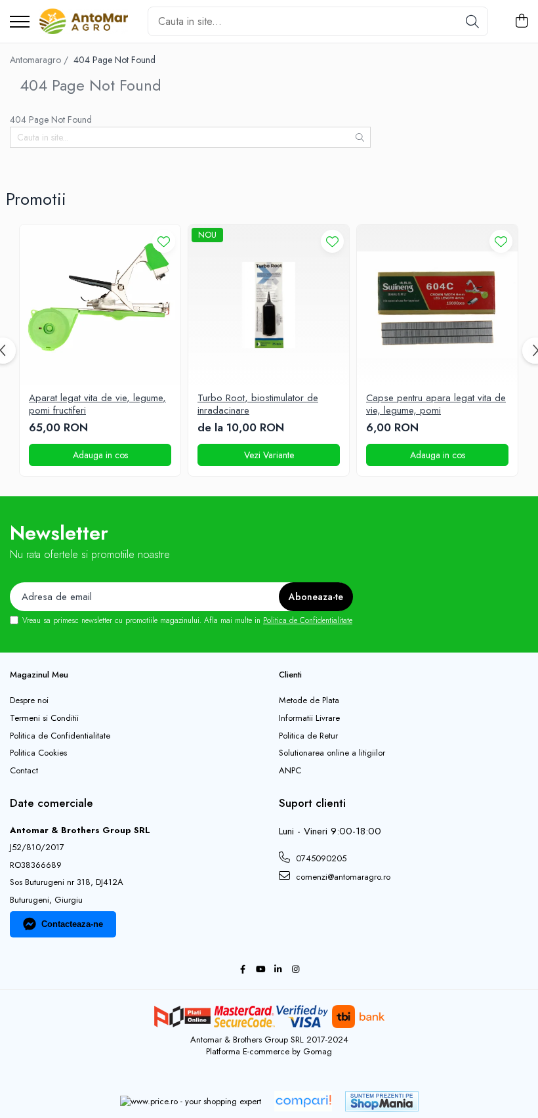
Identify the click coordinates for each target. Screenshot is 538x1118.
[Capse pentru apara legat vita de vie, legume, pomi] (437, 305)
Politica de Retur (308, 736)
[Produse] (19, 22)
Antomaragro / (40, 59)
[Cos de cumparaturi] (521, 22)
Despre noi (29, 700)
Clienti (290, 674)
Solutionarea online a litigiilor (332, 753)
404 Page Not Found (114, 59)
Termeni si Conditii (44, 718)
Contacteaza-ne (72, 924)
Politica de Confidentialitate (307, 620)
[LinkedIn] (277, 970)
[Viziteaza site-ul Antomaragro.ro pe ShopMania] (382, 1101)
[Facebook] (242, 970)
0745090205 (319, 858)
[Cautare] (472, 21)
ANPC (290, 771)
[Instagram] (295, 970)
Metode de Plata (309, 700)
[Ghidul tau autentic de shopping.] (303, 1101)
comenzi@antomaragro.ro (341, 877)
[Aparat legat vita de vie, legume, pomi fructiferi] (100, 305)
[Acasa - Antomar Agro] (83, 22)
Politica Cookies (38, 753)
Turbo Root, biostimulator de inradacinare (257, 405)
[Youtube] (260, 970)
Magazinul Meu (39, 674)
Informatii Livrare (309, 718)
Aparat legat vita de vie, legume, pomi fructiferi (97, 405)
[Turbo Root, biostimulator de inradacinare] (268, 305)
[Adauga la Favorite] (163, 241)
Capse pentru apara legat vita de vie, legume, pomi (436, 405)
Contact (24, 771)
